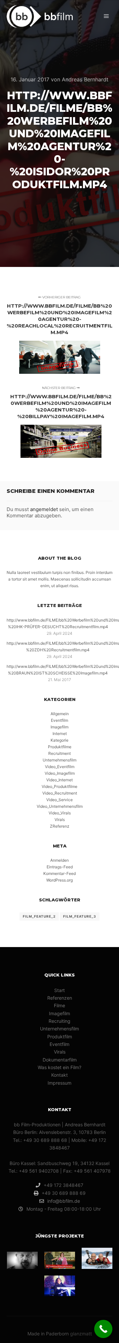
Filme (59, 1005)
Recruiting (59, 1021)
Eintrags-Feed (60, 866)
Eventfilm (59, 720)
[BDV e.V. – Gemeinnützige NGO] (22, 1260)
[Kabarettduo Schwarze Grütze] (97, 1258)
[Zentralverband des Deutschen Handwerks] (59, 1260)
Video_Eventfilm (59, 766)
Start (59, 990)
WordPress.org (59, 880)
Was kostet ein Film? (59, 1067)
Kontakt (59, 1075)
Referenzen (59, 998)
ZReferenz (59, 826)
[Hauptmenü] (106, 16)
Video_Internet (59, 779)
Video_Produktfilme (59, 786)
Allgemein (60, 713)
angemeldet (44, 509)
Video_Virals (60, 812)
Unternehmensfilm (59, 760)
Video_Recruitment (59, 793)
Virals (60, 819)
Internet (60, 733)
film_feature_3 (79, 916)
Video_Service (59, 799)
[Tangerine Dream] (59, 1286)
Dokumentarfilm (60, 1059)
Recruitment (59, 753)
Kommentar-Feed (59, 873)
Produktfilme (59, 746)
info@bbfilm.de (63, 1201)
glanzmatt (81, 1333)
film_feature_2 (39, 916)
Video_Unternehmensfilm (60, 806)
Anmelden (59, 860)
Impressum (59, 1083)
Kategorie (59, 740)
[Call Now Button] (103, 1329)
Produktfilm (59, 1036)
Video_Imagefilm (60, 773)
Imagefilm (59, 726)
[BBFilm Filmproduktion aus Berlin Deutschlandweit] (40, 16)
